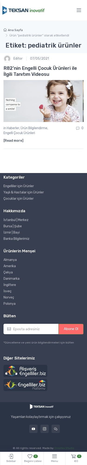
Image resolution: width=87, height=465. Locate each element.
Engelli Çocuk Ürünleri (19, 133)
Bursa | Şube (12, 226)
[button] (25, 371)
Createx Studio (64, 448)
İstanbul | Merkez (16, 220)
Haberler (13, 128)
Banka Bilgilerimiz (16, 239)
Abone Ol (71, 329)
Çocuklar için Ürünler (18, 199)
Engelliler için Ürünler (18, 186)
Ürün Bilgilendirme (34, 128)
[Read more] (13, 141)
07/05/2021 (39, 59)
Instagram (44, 429)
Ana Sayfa (15, 30)
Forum (56, 429)
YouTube (33, 429)
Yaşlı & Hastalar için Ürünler (23, 192)
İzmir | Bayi (11, 232)
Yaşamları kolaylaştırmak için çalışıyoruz (41, 417)
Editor (18, 58)
